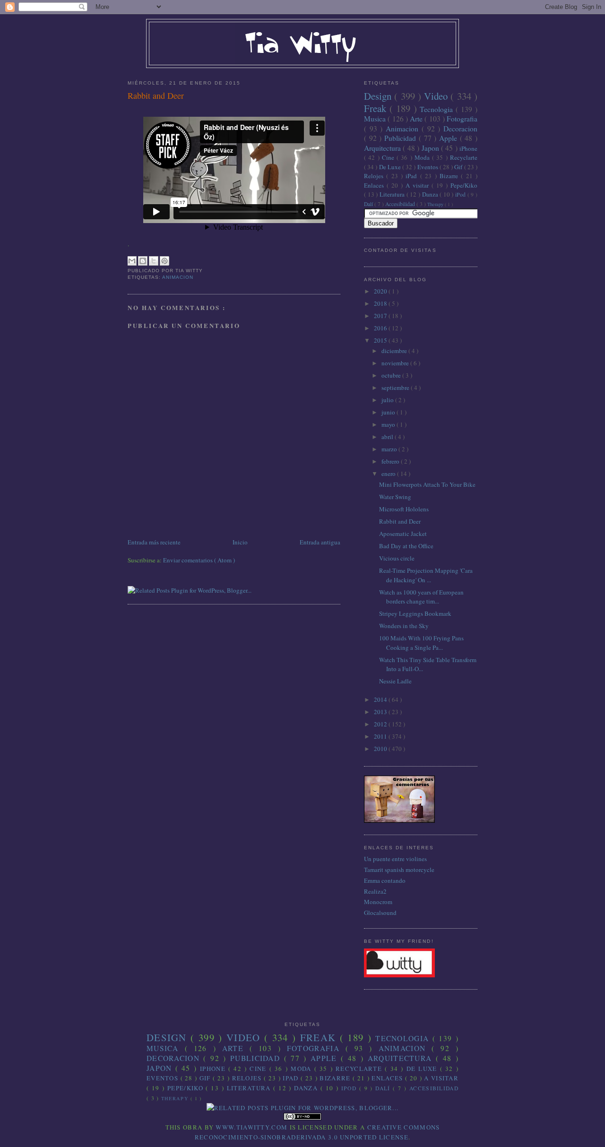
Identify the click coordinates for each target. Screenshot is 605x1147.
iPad (413, 176)
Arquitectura (383, 148)
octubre (391, 375)
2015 (381, 340)
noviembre (395, 363)
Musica (376, 118)
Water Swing (395, 496)
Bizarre (450, 176)
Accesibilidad (400, 203)
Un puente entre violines (395, 858)
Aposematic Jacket (403, 533)
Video (437, 96)
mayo (389, 424)
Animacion (177, 277)
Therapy (436, 204)
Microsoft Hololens (404, 509)
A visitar (419, 185)
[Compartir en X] (153, 261)
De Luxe (390, 167)
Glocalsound (380, 912)
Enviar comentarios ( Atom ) (199, 560)
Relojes (375, 176)
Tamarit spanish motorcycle (399, 869)
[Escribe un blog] (142, 261)
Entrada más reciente (154, 542)
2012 (381, 724)
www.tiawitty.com (251, 1127)
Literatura (393, 194)
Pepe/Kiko (463, 185)
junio (389, 412)
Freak (376, 108)
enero (389, 473)
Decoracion (460, 128)
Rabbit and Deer (156, 95)
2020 (381, 291)
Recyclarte (463, 157)
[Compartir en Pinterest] (164, 261)
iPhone (468, 148)
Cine (389, 157)
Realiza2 (375, 891)
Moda (423, 157)
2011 (381, 736)
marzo (389, 449)
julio (388, 400)
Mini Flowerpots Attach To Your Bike (427, 484)
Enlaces (375, 185)
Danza (431, 194)
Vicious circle (397, 558)
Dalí (369, 203)
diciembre (394, 350)
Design (379, 96)
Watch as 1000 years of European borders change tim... (421, 597)
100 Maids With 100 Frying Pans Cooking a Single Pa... (421, 643)
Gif (459, 167)
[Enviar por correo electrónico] (132, 261)
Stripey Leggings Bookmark (415, 613)
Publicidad (401, 138)
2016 (381, 328)
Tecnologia (438, 109)
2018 (381, 303)
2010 (381, 748)
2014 (381, 699)
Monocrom (378, 901)
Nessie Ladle (395, 681)
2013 (381, 711)
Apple (449, 138)
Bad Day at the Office (406, 546)
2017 (381, 315)
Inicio (240, 542)
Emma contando (385, 880)
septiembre (396, 387)
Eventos (428, 167)
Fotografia (462, 118)
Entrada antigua (320, 542)
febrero (391, 461)
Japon (431, 148)
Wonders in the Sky (404, 625)
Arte (417, 118)
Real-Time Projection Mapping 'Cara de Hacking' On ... (426, 575)
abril (388, 436)
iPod (461, 194)
